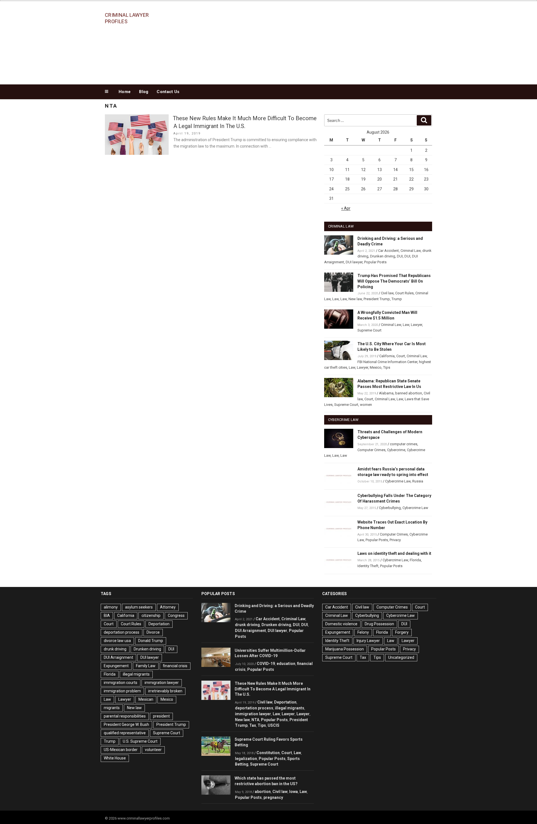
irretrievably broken (165, 691)
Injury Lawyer (368, 640)
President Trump (377, 299)
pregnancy (273, 797)
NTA (255, 720)
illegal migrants (136, 674)
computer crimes (403, 444)
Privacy (395, 540)
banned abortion (408, 393)
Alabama (386, 393)
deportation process (121, 632)
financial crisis (175, 666)
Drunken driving (382, 256)
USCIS (273, 725)
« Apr (345, 208)
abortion (263, 791)
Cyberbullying (390, 508)
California (387, 356)
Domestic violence (341, 624)
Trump (397, 299)
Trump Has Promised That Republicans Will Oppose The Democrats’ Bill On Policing (394, 281)
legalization (246, 758)
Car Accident (388, 250)
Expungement (116, 666)
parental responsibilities (125, 716)
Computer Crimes (371, 450)
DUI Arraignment (118, 657)
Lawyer (416, 325)
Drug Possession (379, 624)
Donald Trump (150, 640)
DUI (400, 256)
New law (355, 299)
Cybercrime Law (398, 481)
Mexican (145, 699)
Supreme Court (369, 330)
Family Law (146, 666)
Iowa (293, 791)
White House (115, 758)
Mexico (375, 367)
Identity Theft (367, 566)
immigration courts (120, 682)
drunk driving (115, 649)
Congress (176, 615)
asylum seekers (139, 607)
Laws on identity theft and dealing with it (394, 553)
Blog (143, 91)
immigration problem (122, 691)
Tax (252, 725)
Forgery (402, 632)
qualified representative (125, 733)
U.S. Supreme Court (140, 741)
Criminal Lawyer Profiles (127, 18)
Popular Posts (375, 262)
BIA (107, 615)
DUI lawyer (354, 262)
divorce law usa (117, 640)
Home (125, 91)
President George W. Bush (126, 724)
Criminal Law (411, 250)
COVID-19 (266, 663)
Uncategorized (401, 657)
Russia (417, 481)
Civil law (387, 293)
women (366, 404)
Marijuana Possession (344, 649)
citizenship (151, 615)
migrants (112, 707)
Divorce (153, 632)
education (286, 663)
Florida (415, 560)
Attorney (168, 607)
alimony (111, 607)
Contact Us (168, 91)
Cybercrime (396, 450)
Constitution (268, 752)
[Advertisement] (324, 41)
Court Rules (404, 293)
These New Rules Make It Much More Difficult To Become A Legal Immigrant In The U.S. (272, 689)
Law (335, 299)
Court (400, 356)
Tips (386, 367)
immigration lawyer (162, 682)
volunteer (153, 749)
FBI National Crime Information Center (387, 362)
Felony (363, 632)
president (161, 716)
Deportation (159, 624)
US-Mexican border (121, 749)
